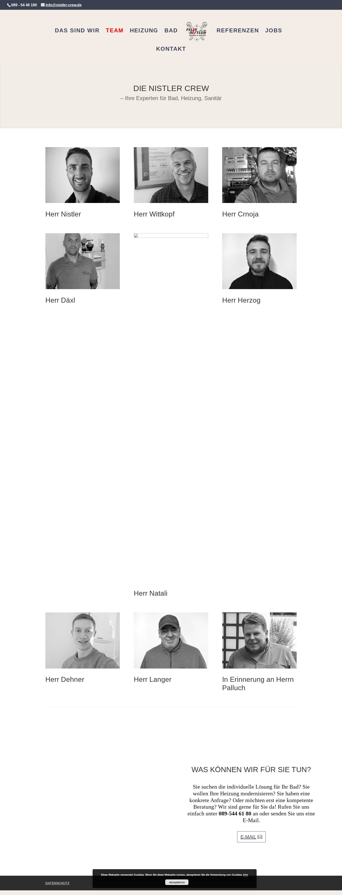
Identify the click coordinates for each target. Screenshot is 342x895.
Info (245, 874)
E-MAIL (248, 836)
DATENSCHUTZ (57, 883)
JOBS (273, 31)
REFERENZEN (238, 31)
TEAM (115, 31)
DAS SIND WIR (77, 31)
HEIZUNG (144, 31)
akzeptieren (177, 882)
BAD (171, 31)
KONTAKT (171, 49)
